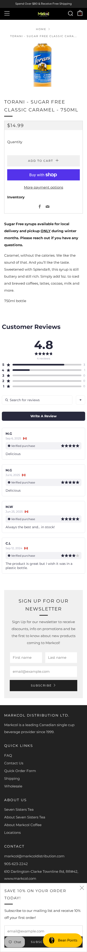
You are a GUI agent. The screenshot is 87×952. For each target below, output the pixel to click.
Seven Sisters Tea (19, 809)
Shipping (12, 778)
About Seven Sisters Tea (24, 817)
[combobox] (80, 400)
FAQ (8, 755)
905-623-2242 (16, 864)
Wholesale (13, 786)
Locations (12, 832)
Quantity (14, 142)
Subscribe (41, 685)
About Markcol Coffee (23, 825)
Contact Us (13, 763)
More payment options (43, 187)
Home (41, 29)
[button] (41, 364)
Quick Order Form (20, 771)
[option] (43, 65)
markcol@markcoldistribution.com (34, 856)
